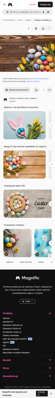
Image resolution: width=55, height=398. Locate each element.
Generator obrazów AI (13, 325)
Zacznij (6, 360)
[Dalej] (43, 90)
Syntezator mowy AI (12, 332)
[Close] (51, 393)
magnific (12, 101)
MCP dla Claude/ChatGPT (17, 339)
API (4, 345)
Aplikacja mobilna (11, 349)
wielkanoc (10, 262)
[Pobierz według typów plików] (49, 28)
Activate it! (41, 393)
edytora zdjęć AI (33, 81)
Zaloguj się (45, 4)
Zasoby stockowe (11, 335)
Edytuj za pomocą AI (18, 90)
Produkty (8, 313)
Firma (6, 368)
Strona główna (9, 20)
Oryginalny (19, 37)
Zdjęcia (28, 20)
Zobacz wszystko (29, 107)
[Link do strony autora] (5, 100)
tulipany (41, 262)
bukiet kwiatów (26, 262)
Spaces (6, 318)
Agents (8, 342)
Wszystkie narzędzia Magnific (16, 352)
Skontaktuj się (10, 376)
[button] (27, 301)
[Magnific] (27, 278)
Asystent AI (8, 321)
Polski (27, 301)
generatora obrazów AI (39, 79)
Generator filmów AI (12, 328)
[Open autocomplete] (6, 12)
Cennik (32, 4)
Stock (20, 20)
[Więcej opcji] (28, 28)
